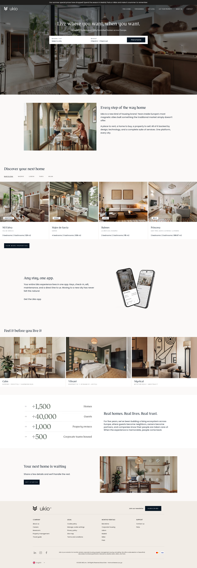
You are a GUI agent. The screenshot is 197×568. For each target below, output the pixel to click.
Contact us (140, 524)
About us (179, 9)
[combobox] (70, 41)
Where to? (57, 38)
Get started (31, 482)
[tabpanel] (98, 215)
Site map (70, 534)
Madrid (104, 534)
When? (94, 38)
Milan (103, 537)
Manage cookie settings (75, 527)
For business (139, 9)
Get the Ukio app (32, 299)
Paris (103, 540)
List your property (165, 9)
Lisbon (104, 530)
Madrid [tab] (21, 176)
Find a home (127, 9)
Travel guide (37, 537)
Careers (35, 527)
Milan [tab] (51, 176)
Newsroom (36, 530)
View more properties (17, 246)
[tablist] (26, 176)
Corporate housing (108, 527)
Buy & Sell (151, 9)
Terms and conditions (75, 537)
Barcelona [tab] (8, 176)
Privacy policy (72, 530)
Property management (41, 534)
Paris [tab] (41, 176)
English (38, 563)
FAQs (138, 527)
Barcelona (105, 524)
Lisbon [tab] (31, 176)
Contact (190, 9)
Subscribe (153, 508)
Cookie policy (72, 524)
